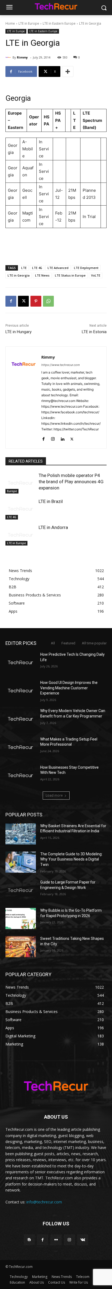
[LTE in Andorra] (20, 535)
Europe (12, 491)
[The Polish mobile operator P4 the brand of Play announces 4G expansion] (20, 482)
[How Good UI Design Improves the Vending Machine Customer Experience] (20, 690)
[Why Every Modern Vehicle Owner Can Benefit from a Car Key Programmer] (20, 718)
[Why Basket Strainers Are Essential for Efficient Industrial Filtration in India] (20, 834)
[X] (23, 301)
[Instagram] (53, 438)
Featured (68, 643)
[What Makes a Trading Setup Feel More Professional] (20, 747)
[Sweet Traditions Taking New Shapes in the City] (20, 946)
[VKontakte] (82, 1240)
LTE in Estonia (94, 331)
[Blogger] (29, 1240)
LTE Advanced (58, 268)
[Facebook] (10, 301)
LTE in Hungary (18, 331)
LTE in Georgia (19, 275)
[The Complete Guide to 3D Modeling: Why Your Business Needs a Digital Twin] (20, 862)
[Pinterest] (35, 301)
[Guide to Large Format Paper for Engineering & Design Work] (20, 890)
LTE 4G (37, 268)
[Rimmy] (9, 57)
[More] (67, 71)
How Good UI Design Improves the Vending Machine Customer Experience (69, 687)
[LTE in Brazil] (20, 509)
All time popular (94, 643)
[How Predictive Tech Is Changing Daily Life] (20, 662)
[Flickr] (56, 1240)
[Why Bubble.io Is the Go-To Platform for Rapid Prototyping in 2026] (20, 918)
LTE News (42, 275)
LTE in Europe (28, 23)
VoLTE (95, 275)
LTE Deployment (86, 268)
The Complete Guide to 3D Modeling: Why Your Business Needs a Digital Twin (71, 859)
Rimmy (22, 57)
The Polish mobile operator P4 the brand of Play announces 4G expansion (71, 482)
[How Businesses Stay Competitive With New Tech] (20, 775)
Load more (54, 795)
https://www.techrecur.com (60, 365)
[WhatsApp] (48, 301)
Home (10, 23)
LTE (24, 268)
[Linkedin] (62, 438)
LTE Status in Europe (70, 275)
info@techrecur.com (44, 1201)
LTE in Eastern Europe (59, 23)
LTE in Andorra (53, 527)
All (53, 643)
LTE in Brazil (51, 501)
